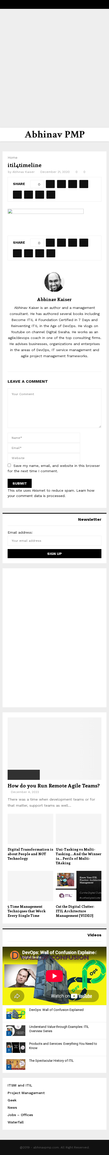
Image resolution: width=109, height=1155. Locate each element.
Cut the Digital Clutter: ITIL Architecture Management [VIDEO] (75, 911)
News (12, 1107)
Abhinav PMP (55, 134)
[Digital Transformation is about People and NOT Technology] (30, 829)
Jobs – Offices (20, 1115)
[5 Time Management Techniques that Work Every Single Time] (30, 886)
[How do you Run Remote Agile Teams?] (54, 748)
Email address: (20, 532)
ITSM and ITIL (20, 1085)
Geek (12, 1100)
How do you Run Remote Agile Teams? (54, 785)
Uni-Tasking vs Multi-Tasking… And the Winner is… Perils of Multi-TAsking (78, 856)
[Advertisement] (54, 68)
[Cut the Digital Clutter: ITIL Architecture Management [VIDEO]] (78, 886)
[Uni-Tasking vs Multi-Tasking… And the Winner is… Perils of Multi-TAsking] (78, 829)
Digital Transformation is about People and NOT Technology (30, 854)
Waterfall (16, 1122)
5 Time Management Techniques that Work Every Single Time (27, 911)
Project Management (26, 1093)
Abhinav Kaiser (23, 172)
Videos (94, 935)
